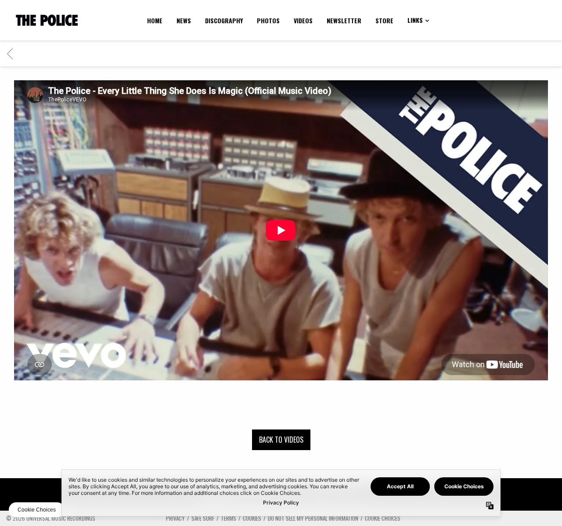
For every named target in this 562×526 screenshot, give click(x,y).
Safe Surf (202, 518)
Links (415, 20)
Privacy (175, 518)
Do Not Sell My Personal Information (313, 518)
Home (154, 20)
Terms (228, 518)
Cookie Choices (382, 518)
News (184, 20)
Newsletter (344, 20)
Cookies (252, 518)
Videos (303, 20)
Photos (268, 20)
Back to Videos (281, 439)
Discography (224, 20)
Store (384, 20)
